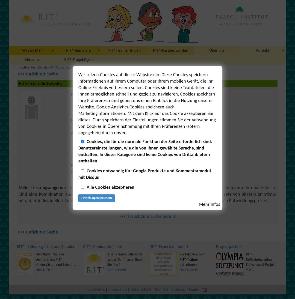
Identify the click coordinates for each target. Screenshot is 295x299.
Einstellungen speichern (96, 198)
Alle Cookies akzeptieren (110, 187)
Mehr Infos (209, 204)
